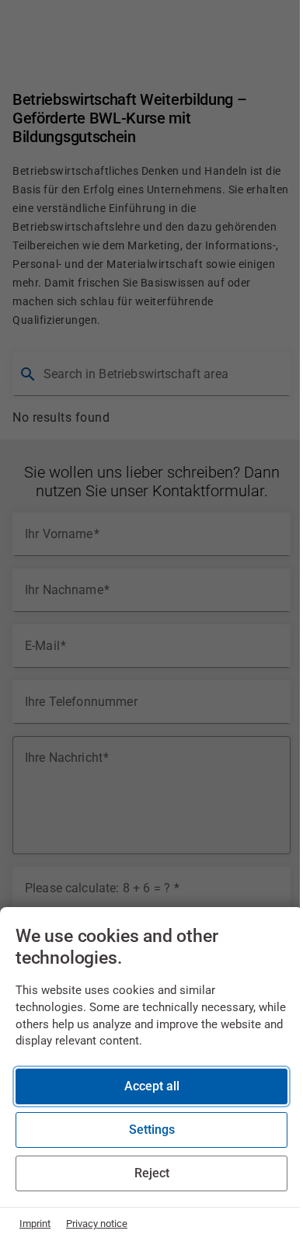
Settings (152, 1129)
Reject (151, 1173)
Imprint (34, 1223)
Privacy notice (96, 1223)
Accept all (151, 1086)
